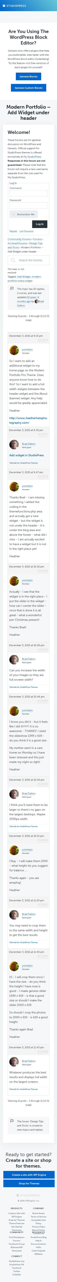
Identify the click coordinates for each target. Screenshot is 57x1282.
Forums (37, 239)
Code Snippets (38, 1250)
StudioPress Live (16, 1261)
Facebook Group (17, 1244)
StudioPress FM (16, 1264)
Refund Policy (38, 1230)
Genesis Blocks (28, 76)
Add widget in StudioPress (26, 455)
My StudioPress (40, 17)
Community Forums (19, 239)
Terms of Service (38, 1216)
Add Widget (23, 276)
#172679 (43, 476)
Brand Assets (38, 1213)
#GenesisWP (17, 1247)
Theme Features (16, 1223)
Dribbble (17, 1274)
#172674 (43, 339)
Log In (40, 224)
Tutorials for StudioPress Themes (23, 463)
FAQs (38, 1247)
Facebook (16, 1268)
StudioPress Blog (39, 1237)
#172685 (43, 783)
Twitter (16, 1271)
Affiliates (39, 1254)
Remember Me (25, 214)
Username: (16, 188)
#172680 (43, 570)
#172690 (43, 1051)
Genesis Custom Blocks (28, 87)
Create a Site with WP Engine (16, 1215)
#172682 (43, 649)
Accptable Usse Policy (38, 1222)
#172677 (43, 434)
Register (14, 231)
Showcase (17, 1230)
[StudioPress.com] (15, 5)
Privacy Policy (38, 1227)
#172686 (43, 840)
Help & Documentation (38, 1242)
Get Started (16, 1227)
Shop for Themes (29, 1183)
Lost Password (26, 231)
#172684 (43, 700)
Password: (16, 200)
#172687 (43, 904)
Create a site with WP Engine (29, 1174)
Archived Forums (17, 243)
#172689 (43, 956)
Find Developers (16, 1237)
